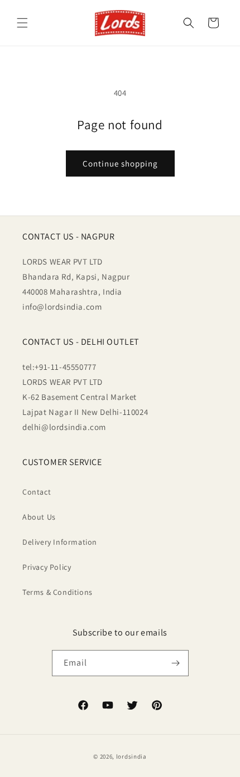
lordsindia (131, 756)
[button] (22, 23)
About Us (39, 517)
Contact (36, 492)
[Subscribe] (176, 663)
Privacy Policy (46, 567)
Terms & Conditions (57, 592)
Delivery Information (59, 542)
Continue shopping (120, 163)
